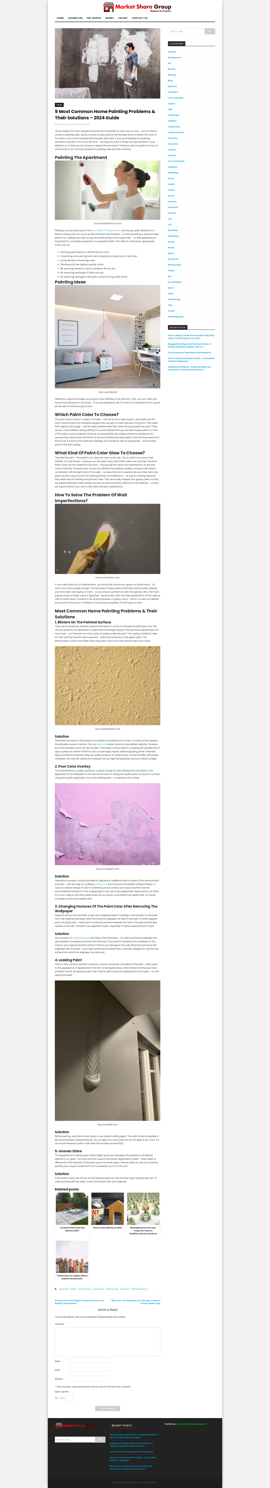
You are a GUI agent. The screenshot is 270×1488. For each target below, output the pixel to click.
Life (170, 224)
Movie (171, 247)
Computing (174, 126)
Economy (172, 138)
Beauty (171, 69)
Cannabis (173, 92)
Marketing (173, 236)
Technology (174, 299)
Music (171, 253)
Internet (172, 213)
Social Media (174, 282)
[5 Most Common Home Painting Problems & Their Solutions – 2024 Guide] (107, 63)
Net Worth (94, 18)
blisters (73, 1289)
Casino (171, 103)
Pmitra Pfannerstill (82, 124)
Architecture (174, 57)
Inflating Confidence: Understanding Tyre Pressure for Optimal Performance (189, 368)
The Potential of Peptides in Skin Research (189, 352)
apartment (63, 1289)
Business (172, 86)
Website (59, 1379)
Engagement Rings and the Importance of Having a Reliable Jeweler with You (189, 345)
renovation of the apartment (106, 230)
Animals (172, 51)
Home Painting (84, 1289)
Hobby (171, 190)
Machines (173, 230)
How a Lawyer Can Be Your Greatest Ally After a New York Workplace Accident (191, 337)
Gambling (173, 172)
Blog (170, 80)
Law (170, 218)
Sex (170, 276)
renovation (124, 1289)
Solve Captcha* (62, 1392)
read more (102, 744)
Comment (60, 1324)
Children (172, 120)
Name (58, 1361)
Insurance (173, 207)
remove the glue (81, 937)
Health (171, 184)
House (59, 105)
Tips (170, 305)
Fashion (172, 149)
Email (58, 1370)
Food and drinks (176, 161)
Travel (171, 310)
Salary (123, 18)
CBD (170, 109)
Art (169, 63)
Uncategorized (176, 316)
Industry (172, 201)
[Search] (210, 31)
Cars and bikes (175, 97)
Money (109, 18)
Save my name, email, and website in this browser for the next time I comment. (94, 1387)
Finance (172, 155)
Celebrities (75, 18)
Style (170, 293)
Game (171, 178)
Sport (171, 287)
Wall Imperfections (139, 1289)
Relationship (174, 264)
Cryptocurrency (176, 132)
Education (173, 144)
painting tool (100, 884)
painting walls (112, 1289)
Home (60, 18)
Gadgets (172, 167)
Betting (172, 74)
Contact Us (140, 18)
